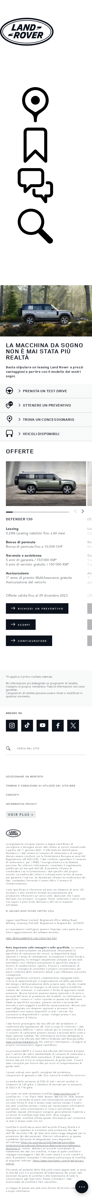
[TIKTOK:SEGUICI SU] (27, 726)
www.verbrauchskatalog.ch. (22, 1041)
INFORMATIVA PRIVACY (21, 803)
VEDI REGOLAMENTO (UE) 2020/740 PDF (31, 938)
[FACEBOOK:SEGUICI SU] (58, 726)
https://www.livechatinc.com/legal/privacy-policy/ (45, 1161)
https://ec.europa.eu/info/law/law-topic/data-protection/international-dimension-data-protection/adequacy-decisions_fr (43, 1145)
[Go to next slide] (82, 511)
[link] (46, 67)
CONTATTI (12, 794)
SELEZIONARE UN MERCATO (24, 776)
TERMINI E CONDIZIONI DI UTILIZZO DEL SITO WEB (40, 785)
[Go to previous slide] (75, 511)
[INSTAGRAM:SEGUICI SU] (12, 726)
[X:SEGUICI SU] (73, 726)
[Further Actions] (81, 1186)
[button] (46, 2)
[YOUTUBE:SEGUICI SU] (42, 726)
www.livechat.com (64, 1093)
